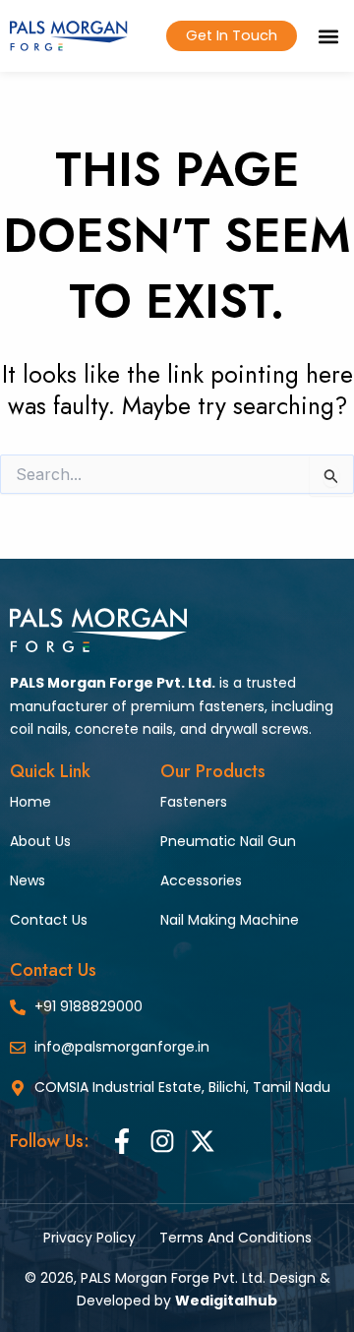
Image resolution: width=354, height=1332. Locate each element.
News (27, 880)
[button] (328, 36)
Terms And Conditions (235, 1237)
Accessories (201, 880)
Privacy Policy (89, 1237)
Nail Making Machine (229, 920)
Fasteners (193, 802)
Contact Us (49, 920)
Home (30, 802)
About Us (40, 841)
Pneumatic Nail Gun (228, 841)
